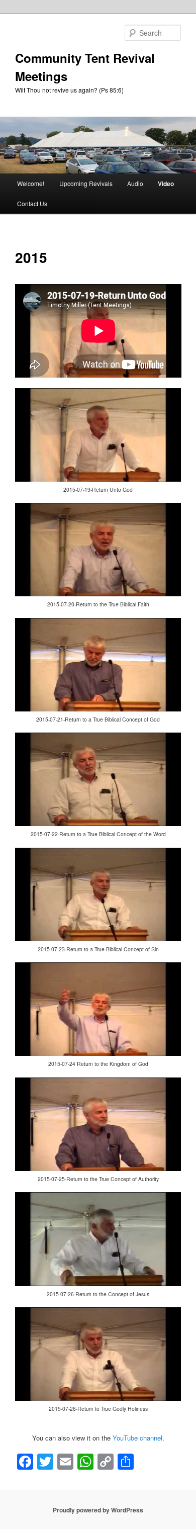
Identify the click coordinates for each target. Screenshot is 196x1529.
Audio (135, 183)
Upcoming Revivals (86, 183)
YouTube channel (137, 1438)
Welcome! (30, 183)
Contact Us (32, 203)
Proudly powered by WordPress (98, 1509)
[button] (98, 445)
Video (166, 183)
